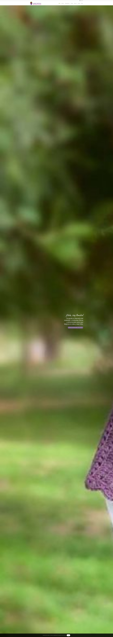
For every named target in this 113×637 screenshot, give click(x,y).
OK (68, 635)
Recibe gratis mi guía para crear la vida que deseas (75, 327)
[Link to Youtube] (80, 0)
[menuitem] (59, 3)
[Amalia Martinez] (36, 3)
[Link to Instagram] (81, 0)
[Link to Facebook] (82, 0)
